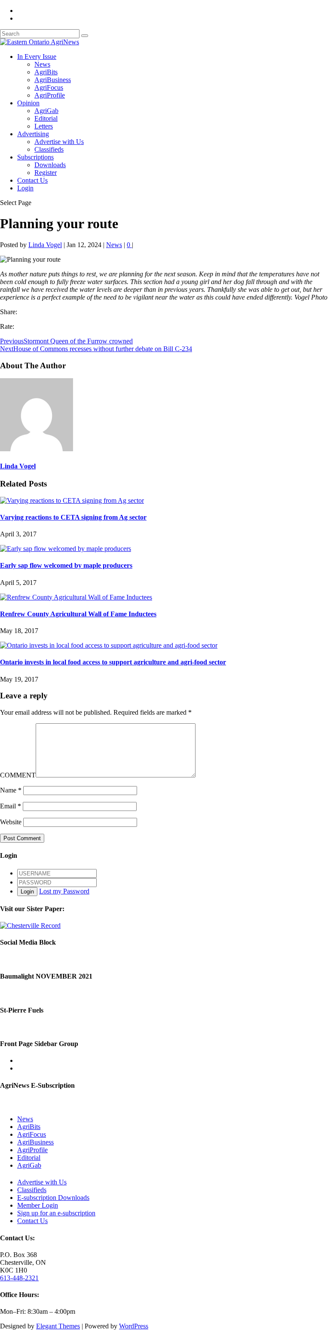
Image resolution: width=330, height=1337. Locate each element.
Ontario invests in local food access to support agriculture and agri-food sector (113, 662)
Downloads (50, 164)
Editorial (46, 118)
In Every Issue (36, 56)
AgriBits (46, 72)
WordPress (133, 1326)
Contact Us (32, 180)
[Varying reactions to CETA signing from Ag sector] (72, 500)
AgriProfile (49, 95)
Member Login (37, 1205)
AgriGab (46, 110)
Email (10, 806)
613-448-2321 (19, 1278)
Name (10, 790)
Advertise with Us (59, 141)
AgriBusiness (52, 79)
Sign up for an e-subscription (56, 1213)
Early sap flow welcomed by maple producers (66, 565)
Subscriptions (35, 157)
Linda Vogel (45, 244)
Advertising (33, 134)
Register (45, 172)
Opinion (28, 103)
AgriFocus (48, 87)
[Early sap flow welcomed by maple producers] (65, 548)
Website (10, 822)
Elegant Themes (58, 1326)
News (42, 64)
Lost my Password (64, 891)
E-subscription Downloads (53, 1197)
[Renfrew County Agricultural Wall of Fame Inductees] (76, 597)
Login (25, 188)
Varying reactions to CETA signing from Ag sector (73, 517)
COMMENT (18, 775)
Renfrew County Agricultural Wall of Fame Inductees (78, 614)
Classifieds (49, 149)
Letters (43, 126)
